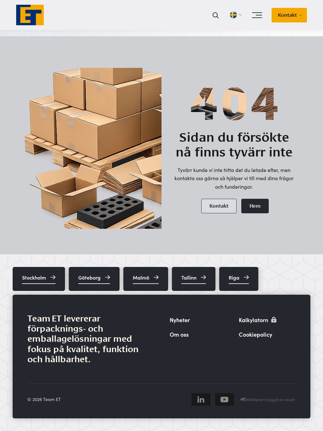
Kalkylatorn (254, 320)
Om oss (179, 334)
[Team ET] (30, 15)
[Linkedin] (200, 399)
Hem (255, 206)
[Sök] (215, 15)
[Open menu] (257, 15)
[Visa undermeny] (302, 15)
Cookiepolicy (255, 334)
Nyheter (180, 320)
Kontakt (287, 15)
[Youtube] (224, 399)
